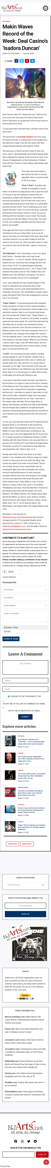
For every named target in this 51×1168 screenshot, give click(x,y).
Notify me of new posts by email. (25, 711)
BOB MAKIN (15, 53)
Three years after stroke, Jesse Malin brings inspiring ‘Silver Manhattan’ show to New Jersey (31, 776)
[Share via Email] (32, 61)
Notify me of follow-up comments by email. (24, 704)
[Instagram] (22, 1141)
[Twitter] (29, 1141)
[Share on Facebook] (16, 61)
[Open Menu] (45, 8)
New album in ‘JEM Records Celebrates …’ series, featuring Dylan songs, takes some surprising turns (31, 742)
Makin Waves (27, 844)
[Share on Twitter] (21, 61)
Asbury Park (12, 844)
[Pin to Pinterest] (27, 61)
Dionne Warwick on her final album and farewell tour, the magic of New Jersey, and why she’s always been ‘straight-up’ (25, 1064)
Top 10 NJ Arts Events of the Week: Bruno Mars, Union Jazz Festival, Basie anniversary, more (30, 793)
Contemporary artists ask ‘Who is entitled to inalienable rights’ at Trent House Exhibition (25, 1052)
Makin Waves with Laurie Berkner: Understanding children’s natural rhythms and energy (24, 1020)
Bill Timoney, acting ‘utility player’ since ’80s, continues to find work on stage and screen (31, 759)
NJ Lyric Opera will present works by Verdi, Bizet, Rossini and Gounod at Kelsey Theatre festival (31, 810)
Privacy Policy (5, 1166)
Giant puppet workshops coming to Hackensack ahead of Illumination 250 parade (25, 1094)
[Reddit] (35, 1141)
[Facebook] (16, 1141)
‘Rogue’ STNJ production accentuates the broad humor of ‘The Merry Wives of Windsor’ (31, 827)
